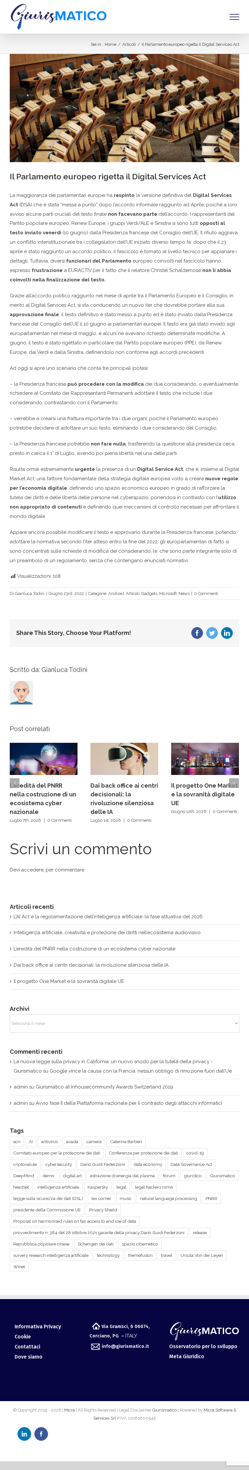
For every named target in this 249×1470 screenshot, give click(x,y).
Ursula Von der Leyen (202, 1255)
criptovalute (25, 1164)
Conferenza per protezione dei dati (143, 1152)
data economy (148, 1164)
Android (116, 593)
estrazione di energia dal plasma (122, 1175)
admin (21, 1087)
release (200, 1232)
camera (94, 1141)
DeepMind (23, 1175)
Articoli (132, 593)
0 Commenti (206, 593)
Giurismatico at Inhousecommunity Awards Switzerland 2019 (104, 1087)
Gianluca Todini (29, 593)
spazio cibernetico (140, 1243)
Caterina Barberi (126, 1141)
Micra (69, 1410)
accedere (32, 870)
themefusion (140, 1255)
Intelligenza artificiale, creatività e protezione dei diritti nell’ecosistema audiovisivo (107, 932)
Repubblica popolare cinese (41, 1243)
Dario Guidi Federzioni (102, 1164)
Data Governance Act (191, 1164)
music (126, 1198)
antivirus (49, 1141)
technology (108, 1255)
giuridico (193, 1175)
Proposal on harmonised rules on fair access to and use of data (74, 1221)
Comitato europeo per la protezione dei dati (56, 1152)
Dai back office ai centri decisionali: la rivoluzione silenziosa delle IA (91, 965)
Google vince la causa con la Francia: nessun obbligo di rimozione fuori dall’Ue (141, 1071)
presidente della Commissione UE (47, 1209)
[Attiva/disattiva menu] (234, 17)
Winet (19, 1266)
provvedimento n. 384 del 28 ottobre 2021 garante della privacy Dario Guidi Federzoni (98, 1232)
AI (31, 1141)
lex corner (101, 1198)
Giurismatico (222, 1175)
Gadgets (149, 593)
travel (166, 1255)
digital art (72, 1175)
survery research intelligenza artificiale (51, 1255)
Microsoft (168, 593)
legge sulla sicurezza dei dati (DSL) (48, 1198)
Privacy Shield (103, 1209)
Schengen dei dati (95, 1243)
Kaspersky (98, 1187)
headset (21, 1187)
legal (121, 1187)
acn (16, 1141)
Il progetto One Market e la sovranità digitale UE (204, 794)
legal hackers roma (154, 1187)
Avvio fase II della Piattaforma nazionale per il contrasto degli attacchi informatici (129, 1103)
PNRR (211, 1198)
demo (48, 1175)
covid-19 (195, 1152)
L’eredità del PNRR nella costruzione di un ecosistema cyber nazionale (94, 949)
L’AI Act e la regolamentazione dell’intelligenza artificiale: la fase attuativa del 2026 (108, 917)
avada (72, 1141)
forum (169, 1175)
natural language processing (168, 1198)
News (184, 593)
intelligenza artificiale (58, 1187)
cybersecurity (58, 1164)
